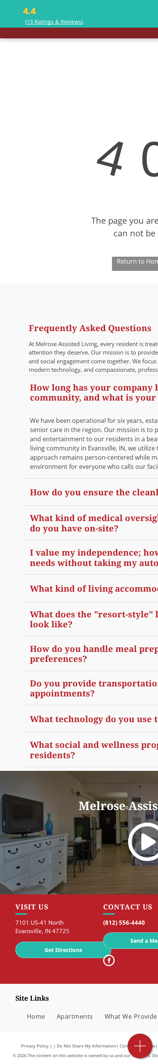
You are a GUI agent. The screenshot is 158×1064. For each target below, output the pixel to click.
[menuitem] (36, 1016)
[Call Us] (140, 1050)
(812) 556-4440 (124, 922)
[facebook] (109, 961)
